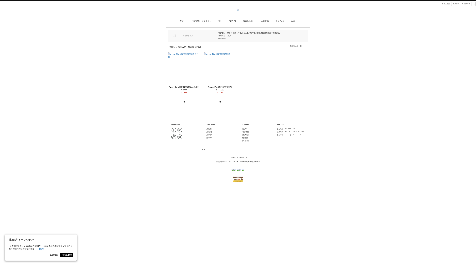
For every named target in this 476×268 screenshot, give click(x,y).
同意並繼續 (67, 255)
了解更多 (41, 249)
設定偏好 (54, 255)
